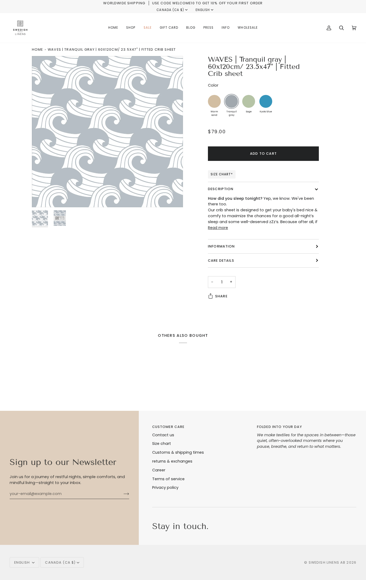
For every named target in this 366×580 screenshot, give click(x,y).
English (203, 10)
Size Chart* (222, 174)
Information (221, 246)
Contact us (163, 435)
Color (213, 85)
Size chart (161, 443)
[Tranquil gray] (231, 101)
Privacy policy (165, 487)
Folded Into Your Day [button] (279, 426)
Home (37, 49)
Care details (221, 260)
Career (158, 470)
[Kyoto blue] (265, 101)
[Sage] (248, 101)
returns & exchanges (172, 461)
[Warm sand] (214, 101)
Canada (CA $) (170, 10)
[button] (130, 28)
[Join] (122, 494)
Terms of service (168, 479)
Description (221, 189)
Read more (218, 227)
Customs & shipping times (178, 452)
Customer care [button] (168, 426)
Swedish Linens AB (327, 562)
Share (221, 296)
